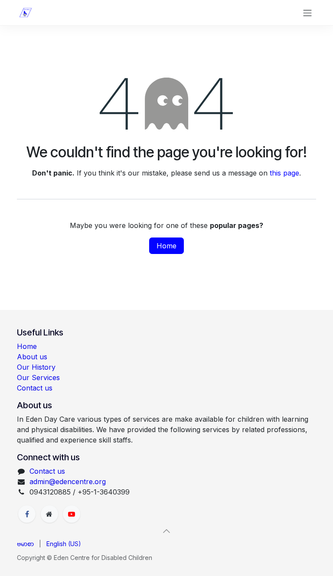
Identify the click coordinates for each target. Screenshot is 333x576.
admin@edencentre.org (67, 481)
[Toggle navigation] (307, 12)
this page (284, 173)
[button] (166, 531)
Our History (36, 367)
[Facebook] (27, 514)
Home (166, 245)
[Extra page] (49, 514)
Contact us (34, 388)
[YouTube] (71, 514)
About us (32, 356)
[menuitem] (25, 544)
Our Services (38, 377)
